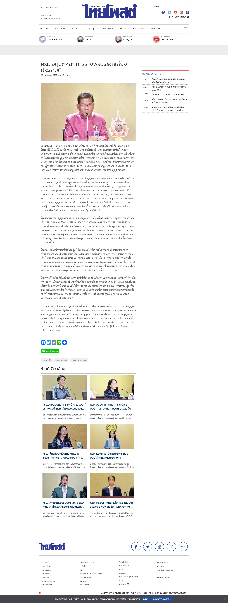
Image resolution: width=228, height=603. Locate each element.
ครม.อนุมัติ (46, 360)
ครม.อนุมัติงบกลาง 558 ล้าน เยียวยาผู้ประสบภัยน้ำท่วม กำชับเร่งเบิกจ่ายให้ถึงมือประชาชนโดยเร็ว (64, 409)
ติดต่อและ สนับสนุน (165, 570)
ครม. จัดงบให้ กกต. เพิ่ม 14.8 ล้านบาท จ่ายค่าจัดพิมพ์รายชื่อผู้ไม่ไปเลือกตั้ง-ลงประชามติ (111, 507)
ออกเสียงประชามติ (79, 360)
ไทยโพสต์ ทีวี (157, 28)
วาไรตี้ (82, 566)
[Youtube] (175, 12)
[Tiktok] (187, 12)
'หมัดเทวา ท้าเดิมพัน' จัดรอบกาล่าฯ (168, 94)
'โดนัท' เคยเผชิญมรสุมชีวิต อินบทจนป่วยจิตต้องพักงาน (168, 80)
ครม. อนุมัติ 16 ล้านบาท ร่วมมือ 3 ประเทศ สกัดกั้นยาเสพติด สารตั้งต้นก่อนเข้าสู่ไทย (110, 409)
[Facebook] (163, 12)
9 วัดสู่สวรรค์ (129, 39)
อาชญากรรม (124, 565)
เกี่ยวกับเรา (161, 566)
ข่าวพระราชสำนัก (48, 581)
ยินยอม (146, 599)
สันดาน (88, 39)
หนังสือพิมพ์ (138, 28)
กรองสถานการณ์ (87, 562)
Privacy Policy (163, 577)
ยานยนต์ (122, 573)
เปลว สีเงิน (59, 28)
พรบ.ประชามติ (61, 360)
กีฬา (81, 570)
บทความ (45, 573)
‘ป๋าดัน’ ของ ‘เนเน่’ (55, 39)
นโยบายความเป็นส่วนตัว (162, 599)
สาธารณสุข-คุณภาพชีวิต (128, 576)
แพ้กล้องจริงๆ (167, 39)
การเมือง (44, 28)
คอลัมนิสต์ (76, 28)
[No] (224, 599)
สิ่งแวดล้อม (84, 584)
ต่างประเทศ (108, 28)
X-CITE (122, 569)
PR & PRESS (162, 562)
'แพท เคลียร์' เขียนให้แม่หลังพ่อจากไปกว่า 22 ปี (169, 88)
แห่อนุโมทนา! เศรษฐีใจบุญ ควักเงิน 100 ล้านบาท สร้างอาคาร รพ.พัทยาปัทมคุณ (168, 109)
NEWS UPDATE (152, 74)
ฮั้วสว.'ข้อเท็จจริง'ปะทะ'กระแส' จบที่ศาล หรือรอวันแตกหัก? (169, 101)
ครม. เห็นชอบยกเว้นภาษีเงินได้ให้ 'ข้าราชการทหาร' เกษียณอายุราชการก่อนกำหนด (62, 458)
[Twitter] (169, 12)
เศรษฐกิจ (92, 28)
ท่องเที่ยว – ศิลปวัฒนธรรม (91, 573)
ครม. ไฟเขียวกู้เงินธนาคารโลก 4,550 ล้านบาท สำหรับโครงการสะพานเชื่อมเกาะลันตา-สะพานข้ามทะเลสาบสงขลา (63, 507)
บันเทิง (123, 28)
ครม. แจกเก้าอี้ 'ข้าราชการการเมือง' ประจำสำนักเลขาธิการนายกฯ (109, 456)
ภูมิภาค (83, 581)
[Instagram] (181, 12)
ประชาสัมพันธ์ (85, 577)
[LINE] (183, 546)
